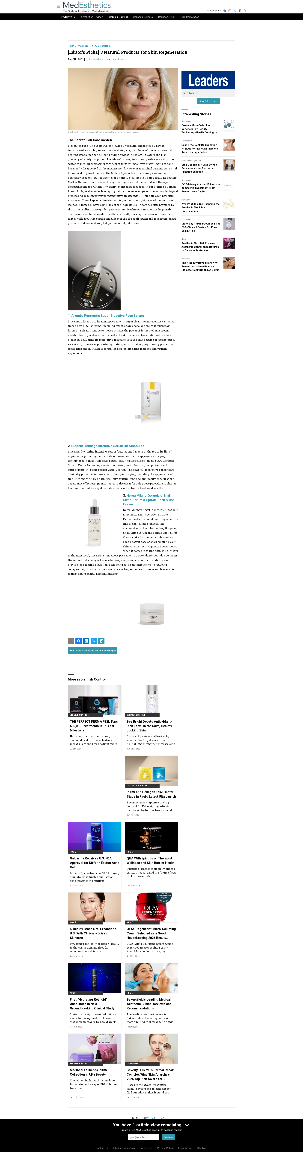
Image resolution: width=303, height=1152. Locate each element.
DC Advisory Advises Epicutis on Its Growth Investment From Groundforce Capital (200, 188)
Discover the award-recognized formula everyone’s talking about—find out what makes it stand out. (149, 1088)
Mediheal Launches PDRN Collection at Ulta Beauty (88, 1072)
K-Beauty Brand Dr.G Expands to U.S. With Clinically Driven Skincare (93, 933)
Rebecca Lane (96, 59)
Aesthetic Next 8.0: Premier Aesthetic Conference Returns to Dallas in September (200, 247)
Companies (186, 121)
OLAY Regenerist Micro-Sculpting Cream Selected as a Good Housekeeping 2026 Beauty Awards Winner (151, 933)
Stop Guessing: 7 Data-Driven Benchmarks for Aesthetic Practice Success (199, 168)
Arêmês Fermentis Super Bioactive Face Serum (107, 316)
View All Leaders (208, 101)
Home (71, 46)
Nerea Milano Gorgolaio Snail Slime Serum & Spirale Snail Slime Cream (148, 500)
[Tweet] (94, 641)
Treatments (186, 141)
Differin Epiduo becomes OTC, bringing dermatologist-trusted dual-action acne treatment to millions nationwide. (94, 876)
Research (185, 259)
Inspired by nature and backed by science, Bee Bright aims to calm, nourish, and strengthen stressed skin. (151, 740)
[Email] (71, 641)
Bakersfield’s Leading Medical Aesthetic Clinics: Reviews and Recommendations (149, 1004)
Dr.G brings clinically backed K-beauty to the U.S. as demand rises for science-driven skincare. (94, 947)
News (183, 239)
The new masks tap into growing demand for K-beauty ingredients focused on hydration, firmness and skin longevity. (149, 806)
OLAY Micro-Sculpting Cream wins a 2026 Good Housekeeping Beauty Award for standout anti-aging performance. (150, 947)
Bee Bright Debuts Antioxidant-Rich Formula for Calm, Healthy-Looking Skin (150, 726)
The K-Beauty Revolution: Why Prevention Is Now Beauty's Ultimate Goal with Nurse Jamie (200, 266)
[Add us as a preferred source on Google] (101, 641)
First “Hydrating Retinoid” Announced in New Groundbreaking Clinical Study (92, 1004)
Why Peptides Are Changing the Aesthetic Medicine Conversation (200, 208)
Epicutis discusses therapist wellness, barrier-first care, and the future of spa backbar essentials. (151, 872)
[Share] (78, 641)
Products (82, 46)
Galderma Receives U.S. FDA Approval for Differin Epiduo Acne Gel (94, 862)
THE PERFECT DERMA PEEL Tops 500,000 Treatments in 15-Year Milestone (94, 726)
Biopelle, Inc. (118, 59)
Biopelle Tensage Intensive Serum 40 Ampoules (107, 446)
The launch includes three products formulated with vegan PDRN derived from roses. (94, 1084)
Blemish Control (101, 46)
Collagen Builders (137, 785)
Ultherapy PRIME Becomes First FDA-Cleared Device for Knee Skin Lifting (200, 227)
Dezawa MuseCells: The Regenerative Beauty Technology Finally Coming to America (199, 129)
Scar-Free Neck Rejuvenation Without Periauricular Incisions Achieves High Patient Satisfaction (200, 149)
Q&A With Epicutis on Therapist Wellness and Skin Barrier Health (151, 860)
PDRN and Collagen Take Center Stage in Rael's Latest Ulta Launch (151, 794)
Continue (168, 1137)
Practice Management (191, 160)
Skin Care (185, 200)
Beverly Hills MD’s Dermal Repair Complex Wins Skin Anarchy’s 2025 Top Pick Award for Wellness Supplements (150, 1074)
